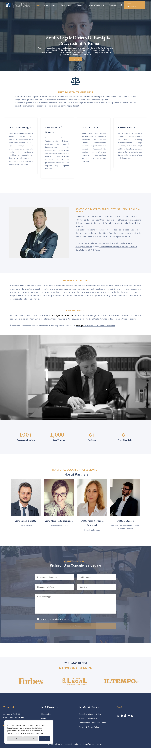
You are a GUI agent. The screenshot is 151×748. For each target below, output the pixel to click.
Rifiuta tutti (30, 739)
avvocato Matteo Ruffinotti (90, 216)
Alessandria (46, 714)
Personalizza (15, 739)
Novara (44, 718)
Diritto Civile (90, 127)
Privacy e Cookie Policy (89, 727)
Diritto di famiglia (20, 127)
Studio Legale (50, 5)
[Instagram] (118, 716)
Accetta (44, 739)
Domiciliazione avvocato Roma (92, 722)
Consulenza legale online (90, 714)
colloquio (80, 326)
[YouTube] (129, 716)
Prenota (75, 59)
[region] (28, 732)
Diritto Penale (126, 127)
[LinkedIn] (132, 716)
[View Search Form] (121, 5)
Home (37, 5)
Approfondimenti (96, 5)
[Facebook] (121, 716)
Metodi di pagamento (88, 718)
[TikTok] (125, 716)
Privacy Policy (64, 619)
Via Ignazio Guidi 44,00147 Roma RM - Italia (13, 715)
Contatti (112, 5)
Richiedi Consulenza (132, 5)
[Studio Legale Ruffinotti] (18, 5)
